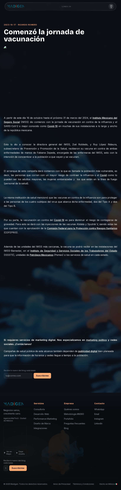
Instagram (99, 418)
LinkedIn (98, 423)
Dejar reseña (22, 452)
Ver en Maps (9, 452)
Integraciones (40, 428)
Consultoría (39, 409)
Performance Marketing (45, 418)
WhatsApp (99, 409)
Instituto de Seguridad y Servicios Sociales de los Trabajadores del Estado (73, 250)
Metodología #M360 (74, 414)
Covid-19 (52, 126)
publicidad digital (87, 351)
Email (96, 414)
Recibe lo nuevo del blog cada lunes (20, 370)
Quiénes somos (71, 409)
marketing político (96, 339)
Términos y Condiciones (83, 484)
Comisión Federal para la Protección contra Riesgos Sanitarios (82, 228)
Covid (103, 175)
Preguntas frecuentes (74, 423)
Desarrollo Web (41, 414)
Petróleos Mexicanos (41, 254)
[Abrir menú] (111, 6)
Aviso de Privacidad (61, 484)
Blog (66, 428)
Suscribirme (42, 375)
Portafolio (68, 418)
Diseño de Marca (42, 423)
